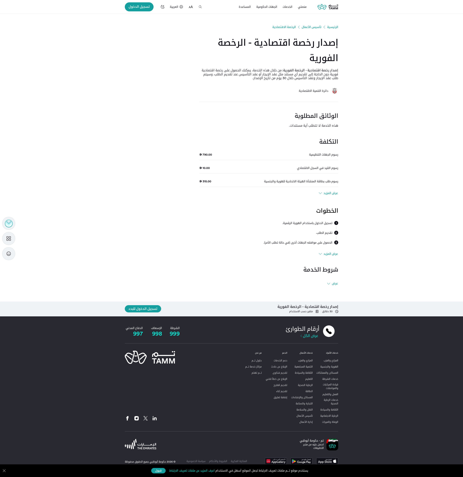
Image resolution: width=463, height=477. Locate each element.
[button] (200, 6)
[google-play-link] (301, 461)
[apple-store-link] (327, 461)
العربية (174, 6)
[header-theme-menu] (162, 6)
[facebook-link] (128, 418)
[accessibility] (191, 7)
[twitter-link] (145, 418)
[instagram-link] (136, 418)
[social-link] (154, 418)
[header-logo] (327, 7)
